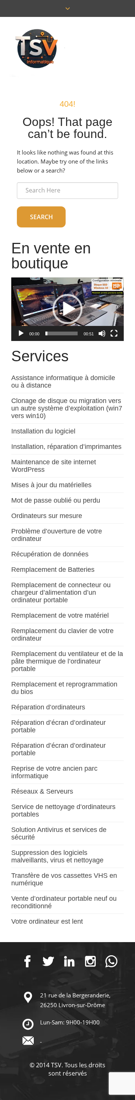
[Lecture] (21, 333)
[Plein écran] (114, 333)
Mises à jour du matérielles (51, 485)
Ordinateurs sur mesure (46, 516)
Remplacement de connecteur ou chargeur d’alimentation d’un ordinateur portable (61, 592)
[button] (67, 309)
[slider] (61, 333)
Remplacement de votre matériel (60, 615)
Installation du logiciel (43, 431)
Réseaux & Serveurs (42, 791)
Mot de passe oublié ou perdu (55, 500)
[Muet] (102, 333)
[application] (67, 309)
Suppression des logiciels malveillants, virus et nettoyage (57, 856)
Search (41, 217)
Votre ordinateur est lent (47, 921)
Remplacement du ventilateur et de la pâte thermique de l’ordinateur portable (67, 661)
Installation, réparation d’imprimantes (66, 446)
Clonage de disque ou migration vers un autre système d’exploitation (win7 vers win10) (66, 408)
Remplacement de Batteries (52, 569)
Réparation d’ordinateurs (48, 707)
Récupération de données (49, 554)
